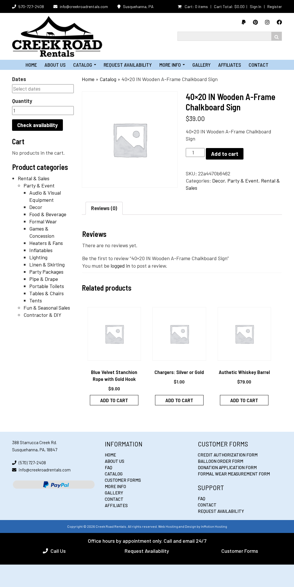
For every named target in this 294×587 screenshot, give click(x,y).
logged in (120, 265)
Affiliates (229, 65)
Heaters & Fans (46, 243)
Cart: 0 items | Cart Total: (214, 6)
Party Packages (46, 271)
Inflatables (41, 250)
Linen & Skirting (47, 264)
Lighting (38, 257)
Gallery (201, 65)
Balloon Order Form (220, 461)
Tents (35, 300)
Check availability (37, 125)
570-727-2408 (31, 6)
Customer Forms (123, 480)
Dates (19, 79)
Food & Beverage (47, 214)
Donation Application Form (227, 467)
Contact (258, 65)
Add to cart (224, 154)
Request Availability (128, 65)
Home (31, 65)
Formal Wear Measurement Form (234, 473)
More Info (172, 65)
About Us (55, 65)
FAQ (108, 467)
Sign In (255, 6)
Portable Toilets (46, 286)
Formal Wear (43, 221)
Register (274, 6)
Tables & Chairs (46, 293)
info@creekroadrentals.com (84, 6)
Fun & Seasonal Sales (47, 307)
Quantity (22, 101)
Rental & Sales (33, 178)
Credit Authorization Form (228, 454)
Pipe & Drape (43, 279)
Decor (35, 207)
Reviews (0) (104, 208)
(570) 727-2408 (32, 462)
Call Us (58, 551)
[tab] (104, 208)
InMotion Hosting (214, 526)
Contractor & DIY (42, 315)
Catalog (84, 65)
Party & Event (39, 185)
